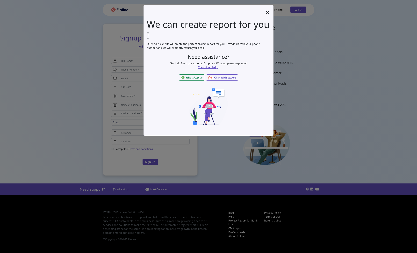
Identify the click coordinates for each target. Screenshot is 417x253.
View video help (208, 67)
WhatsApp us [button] (194, 77)
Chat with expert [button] (225, 77)
